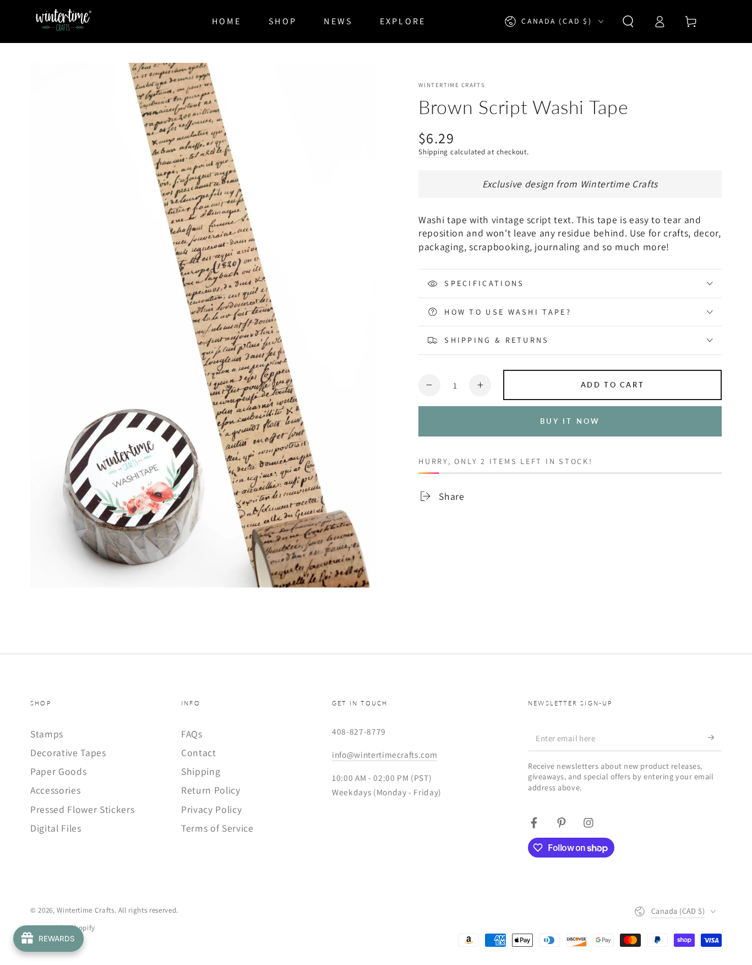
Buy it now (570, 421)
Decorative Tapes (68, 752)
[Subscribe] (715, 737)
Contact (198, 752)
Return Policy (211, 790)
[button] (628, 21)
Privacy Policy (211, 809)
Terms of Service (217, 828)
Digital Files (55, 828)
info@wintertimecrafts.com (385, 754)
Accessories (55, 790)
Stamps (46, 733)
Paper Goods (58, 771)
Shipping (433, 152)
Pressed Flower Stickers (82, 809)
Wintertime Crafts (451, 85)
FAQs (192, 733)
